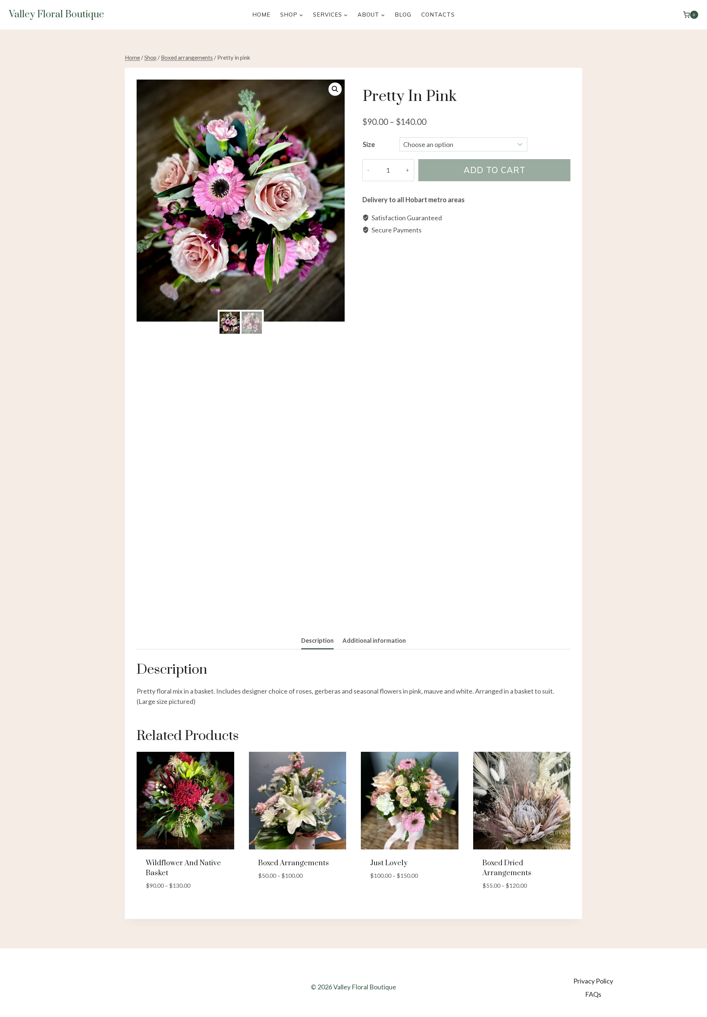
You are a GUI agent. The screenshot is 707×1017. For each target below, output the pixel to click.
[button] (335, 89)
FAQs (593, 994)
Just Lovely (389, 863)
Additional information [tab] (374, 640)
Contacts (438, 14)
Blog (403, 14)
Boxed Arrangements (293, 863)
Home (261, 14)
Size (369, 144)
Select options (282, 897)
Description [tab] (317, 640)
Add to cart (494, 170)
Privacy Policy (593, 981)
